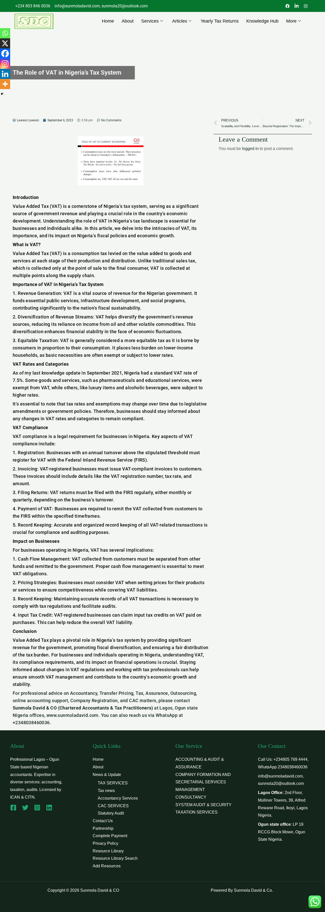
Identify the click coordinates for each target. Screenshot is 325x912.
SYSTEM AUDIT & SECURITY (203, 805)
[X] (5, 43)
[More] (5, 84)
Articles (179, 21)
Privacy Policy (105, 843)
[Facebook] (5, 53)
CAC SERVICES (113, 806)
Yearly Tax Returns (220, 21)
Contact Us (103, 821)
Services (150, 21)
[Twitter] (25, 807)
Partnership (103, 828)
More (291, 21)
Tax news (106, 790)
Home (108, 21)
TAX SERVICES (113, 783)
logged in (250, 148)
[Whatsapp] (5, 33)
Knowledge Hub (262, 21)
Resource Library (108, 851)
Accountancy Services (118, 798)
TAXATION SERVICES (196, 812)
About (128, 21)
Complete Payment (110, 836)
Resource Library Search (115, 858)
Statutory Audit (111, 813)
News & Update (107, 774)
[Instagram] (5, 64)
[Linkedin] (5, 74)
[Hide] (2, 94)
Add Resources (107, 866)
